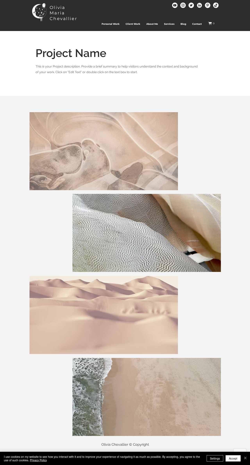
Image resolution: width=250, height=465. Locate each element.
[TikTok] (216, 5)
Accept (233, 458)
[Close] (245, 458)
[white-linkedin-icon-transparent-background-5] (199, 5)
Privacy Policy (38, 460)
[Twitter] (191, 5)
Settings (215, 458)
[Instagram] (183, 5)
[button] (213, 23)
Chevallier (63, 18)
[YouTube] (175, 5)
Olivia (57, 7)
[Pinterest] (207, 5)
